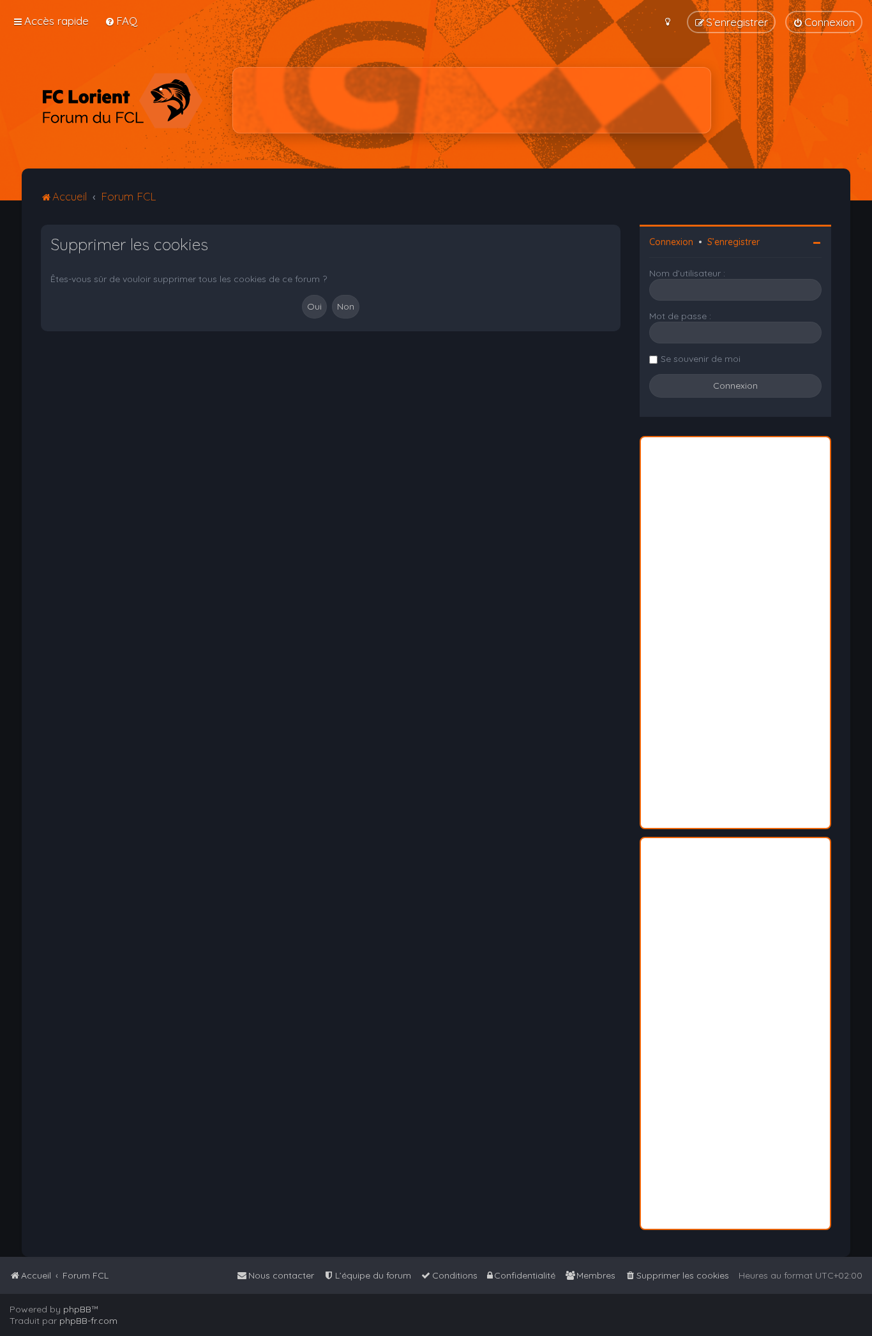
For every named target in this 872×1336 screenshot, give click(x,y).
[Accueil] (122, 100)
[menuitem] (120, 21)
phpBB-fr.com (88, 1320)
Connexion (671, 242)
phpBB (77, 1309)
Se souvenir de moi (700, 358)
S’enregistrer (733, 242)
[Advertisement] (471, 100)
